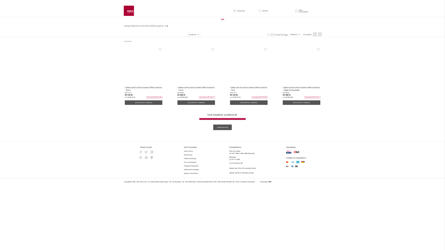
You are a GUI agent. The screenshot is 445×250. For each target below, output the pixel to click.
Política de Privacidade (191, 170)
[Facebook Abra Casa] (141, 152)
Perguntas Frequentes (191, 166)
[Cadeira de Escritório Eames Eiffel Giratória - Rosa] (143, 67)
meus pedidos (303, 12)
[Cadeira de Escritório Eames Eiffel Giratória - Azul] (249, 67)
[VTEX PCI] (289, 152)
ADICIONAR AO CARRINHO (143, 103)
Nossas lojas (188, 155)
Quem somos (188, 151)
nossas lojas (241, 11)
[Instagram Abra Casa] (152, 152)
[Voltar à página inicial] (129, 11)
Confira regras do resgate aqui (238, 2)
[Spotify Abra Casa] (146, 157)
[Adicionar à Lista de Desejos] (160, 49)
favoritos (265, 11)
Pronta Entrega (281, 34)
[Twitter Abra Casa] (146, 152)
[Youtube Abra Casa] (141, 157)
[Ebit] (296, 152)
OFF (222, 19)
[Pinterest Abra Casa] (152, 157)
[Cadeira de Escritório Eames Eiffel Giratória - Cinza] (196, 67)
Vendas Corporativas (191, 173)
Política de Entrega (190, 158)
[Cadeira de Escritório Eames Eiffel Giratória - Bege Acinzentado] (301, 67)
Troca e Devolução (190, 162)
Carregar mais (222, 127)
